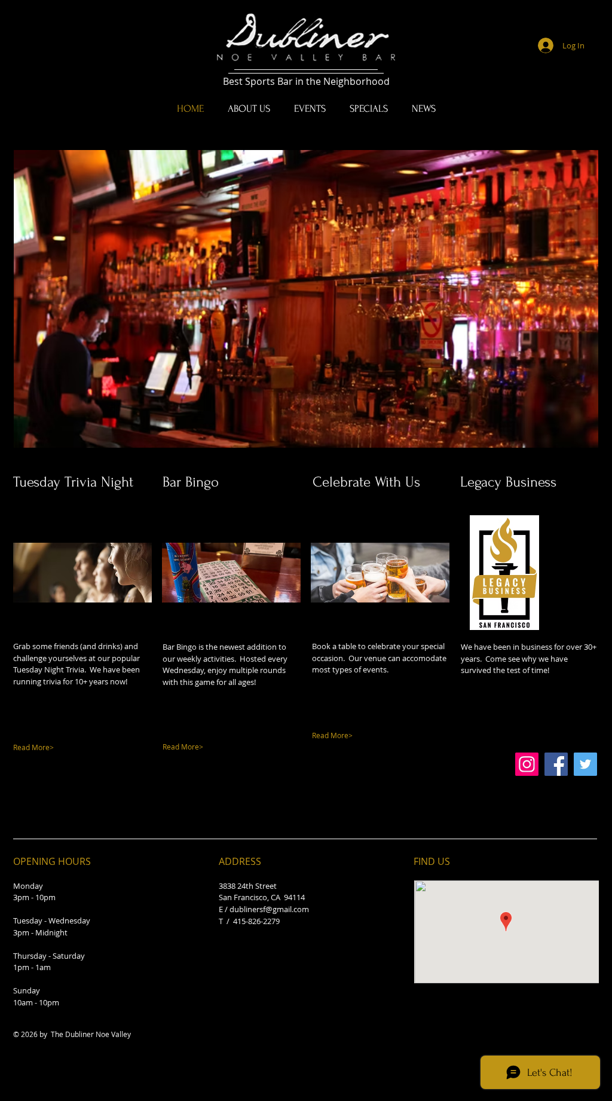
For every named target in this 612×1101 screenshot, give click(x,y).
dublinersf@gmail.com (269, 909)
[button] (306, 298)
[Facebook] (556, 764)
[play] (573, 437)
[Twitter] (585, 764)
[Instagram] (526, 764)
